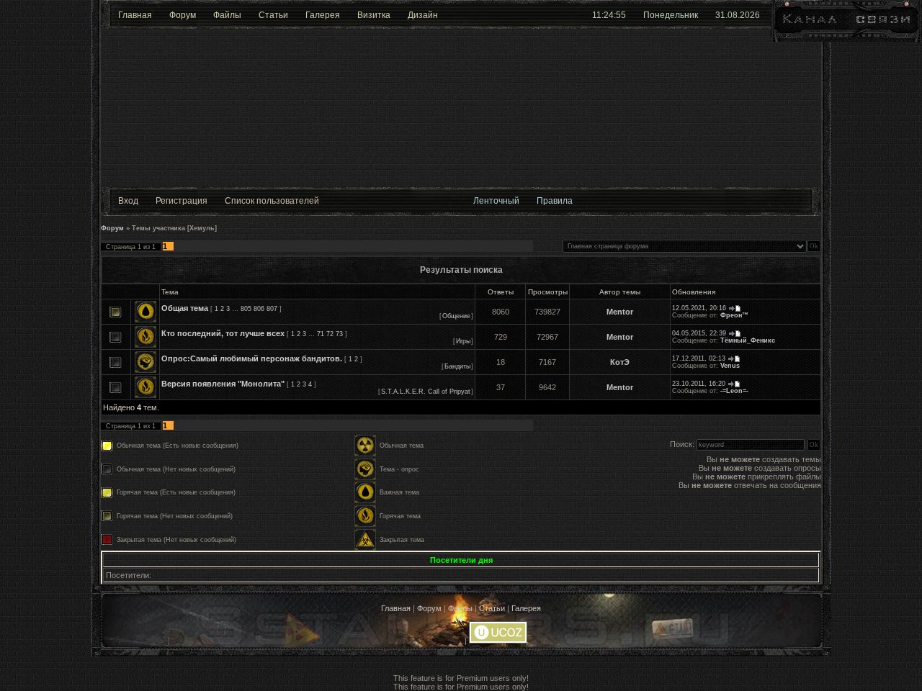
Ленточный (496, 201)
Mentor (620, 311)
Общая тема (184, 308)
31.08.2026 (737, 15)
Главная (135, 15)
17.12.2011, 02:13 (698, 358)
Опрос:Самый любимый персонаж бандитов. (251, 358)
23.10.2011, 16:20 (698, 383)
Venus (730, 365)
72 (330, 334)
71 (320, 334)
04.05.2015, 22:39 (699, 333)
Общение (456, 316)
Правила (555, 201)
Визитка (373, 15)
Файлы (227, 15)
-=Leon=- (734, 390)
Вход (128, 201)
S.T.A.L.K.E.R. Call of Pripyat (425, 391)
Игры (463, 341)
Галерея (322, 15)
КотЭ (620, 362)
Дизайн (423, 15)
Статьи (273, 15)
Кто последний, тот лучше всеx (223, 333)
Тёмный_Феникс (747, 340)
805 (246, 308)
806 (259, 308)
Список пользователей (272, 201)
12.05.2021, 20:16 (699, 308)
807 (272, 308)
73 (339, 334)
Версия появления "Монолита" (223, 383)
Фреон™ (734, 315)
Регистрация (181, 201)
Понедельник (670, 15)
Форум (182, 15)
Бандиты (457, 366)
